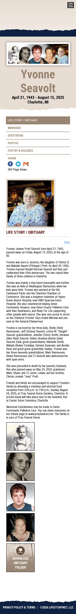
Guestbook (15, 135)
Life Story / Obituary (22, 120)
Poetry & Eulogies (20, 150)
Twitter (18, 163)
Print (67, 242)
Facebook (10, 163)
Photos (13, 143)
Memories (14, 128)
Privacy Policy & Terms (19, 607)
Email (25, 163)
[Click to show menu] (70, 5)
